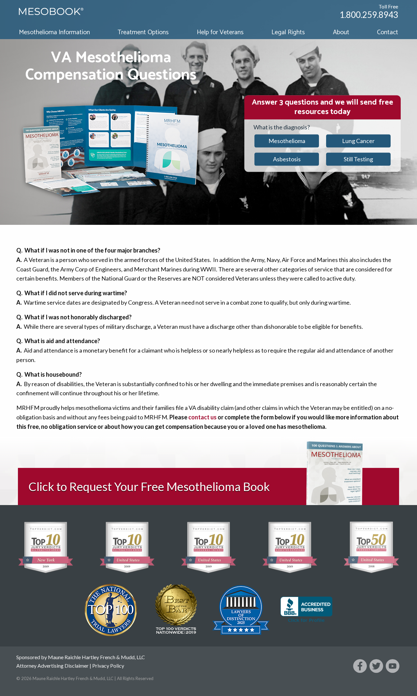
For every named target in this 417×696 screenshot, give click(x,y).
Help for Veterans (220, 32)
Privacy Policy (108, 665)
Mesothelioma (286, 140)
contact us (202, 417)
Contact (387, 32)
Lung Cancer (358, 140)
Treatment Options (143, 32)
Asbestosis (287, 159)
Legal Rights (288, 32)
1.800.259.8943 (368, 14)
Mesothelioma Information (54, 32)
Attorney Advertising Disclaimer (52, 665)
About (341, 32)
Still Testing (358, 159)
